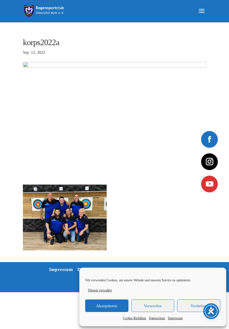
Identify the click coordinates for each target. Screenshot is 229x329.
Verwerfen (153, 306)
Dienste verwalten (100, 290)
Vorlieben (198, 306)
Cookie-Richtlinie (134, 318)
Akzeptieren (106, 306)
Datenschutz (157, 318)
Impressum (175, 318)
